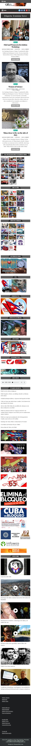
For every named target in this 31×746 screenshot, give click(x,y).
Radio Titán (5, 701)
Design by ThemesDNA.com (15, 744)
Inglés (15, 42)
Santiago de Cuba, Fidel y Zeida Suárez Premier (14, 421)
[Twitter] (19, 10)
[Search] (29, 10)
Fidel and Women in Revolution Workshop (15, 46)
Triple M (4, 731)
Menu (4, 1)
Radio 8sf (4, 699)
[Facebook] (22, 10)
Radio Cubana (5, 697)
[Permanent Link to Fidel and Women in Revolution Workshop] (15, 30)
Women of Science (15, 86)
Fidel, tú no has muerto (8, 666)
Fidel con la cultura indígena (8, 391)
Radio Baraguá (6, 723)
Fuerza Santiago (6, 713)
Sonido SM (5, 719)
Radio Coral (5, 721)
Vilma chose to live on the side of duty (15, 134)
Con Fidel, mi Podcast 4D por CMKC (10, 424)
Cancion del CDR (6, 576)
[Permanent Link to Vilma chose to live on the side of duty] (15, 118)
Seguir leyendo (15, 59)
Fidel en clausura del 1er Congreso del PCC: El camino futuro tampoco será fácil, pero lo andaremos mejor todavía (15, 412)
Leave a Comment (25, 49)
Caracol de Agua (6, 725)
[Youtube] (27, 10)
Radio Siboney (6, 707)
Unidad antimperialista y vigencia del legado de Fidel (15, 398)
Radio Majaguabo (6, 733)
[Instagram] (24, 10)
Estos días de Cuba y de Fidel (9, 427)
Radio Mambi (5, 709)
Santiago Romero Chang (7, 49)
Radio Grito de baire (7, 711)
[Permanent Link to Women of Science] (15, 72)
